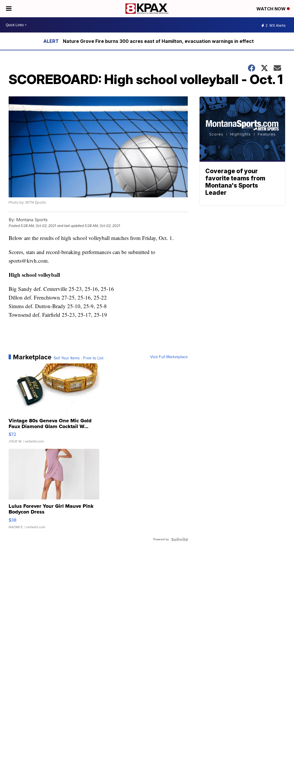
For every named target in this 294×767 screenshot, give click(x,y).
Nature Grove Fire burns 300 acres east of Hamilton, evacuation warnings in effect (158, 41)
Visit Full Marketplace (169, 357)
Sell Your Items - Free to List (78, 358)
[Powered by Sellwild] (179, 539)
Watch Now (271, 9)
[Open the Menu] (8, 8)
